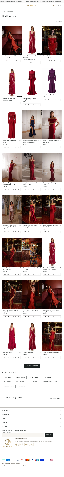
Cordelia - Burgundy (28, 352)
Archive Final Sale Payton (9, 98)
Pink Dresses (7, 377)
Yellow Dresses (20, 377)
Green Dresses (33, 381)
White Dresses (47, 377)
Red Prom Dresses (9, 386)
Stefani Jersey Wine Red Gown (51, 352)
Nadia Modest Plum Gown (49, 95)
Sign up (49, 434)
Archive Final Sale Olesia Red (10, 56)
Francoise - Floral (7, 352)
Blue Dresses (7, 381)
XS (7, 60)
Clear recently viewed (55, 398)
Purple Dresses (34, 377)
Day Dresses (22, 386)
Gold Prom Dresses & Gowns (50, 381)
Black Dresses (20, 381)
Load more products (32, 365)
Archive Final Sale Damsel (49, 56)
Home (3, 11)
